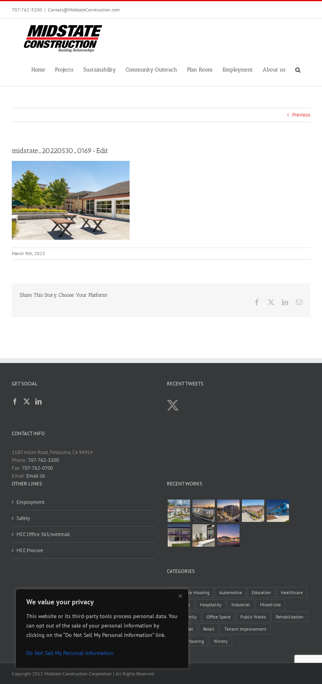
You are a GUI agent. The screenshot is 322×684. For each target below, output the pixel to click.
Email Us (35, 475)
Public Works (253, 617)
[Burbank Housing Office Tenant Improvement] (203, 535)
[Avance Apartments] (178, 510)
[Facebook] (15, 401)
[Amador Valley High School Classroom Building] (178, 535)
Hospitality (210, 604)
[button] (297, 69)
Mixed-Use (270, 604)
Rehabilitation (290, 617)
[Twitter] (27, 401)
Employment (30, 502)
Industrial (240, 604)
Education (261, 592)
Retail (208, 629)
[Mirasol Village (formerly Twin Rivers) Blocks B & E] (203, 510)
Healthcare (292, 592)
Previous (301, 114)
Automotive (230, 592)
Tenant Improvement (245, 629)
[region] (102, 628)
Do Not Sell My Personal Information (69, 653)
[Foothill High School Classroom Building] (277, 510)
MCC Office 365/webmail (43, 534)
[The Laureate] (228, 510)
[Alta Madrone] (228, 535)
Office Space (219, 617)
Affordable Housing (190, 592)
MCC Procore (29, 550)
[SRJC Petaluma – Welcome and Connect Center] (253, 510)
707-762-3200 (27, 10)
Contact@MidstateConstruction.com (84, 10)
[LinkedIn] (38, 401)
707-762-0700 (37, 468)
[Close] (180, 595)
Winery (221, 641)
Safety (23, 518)
